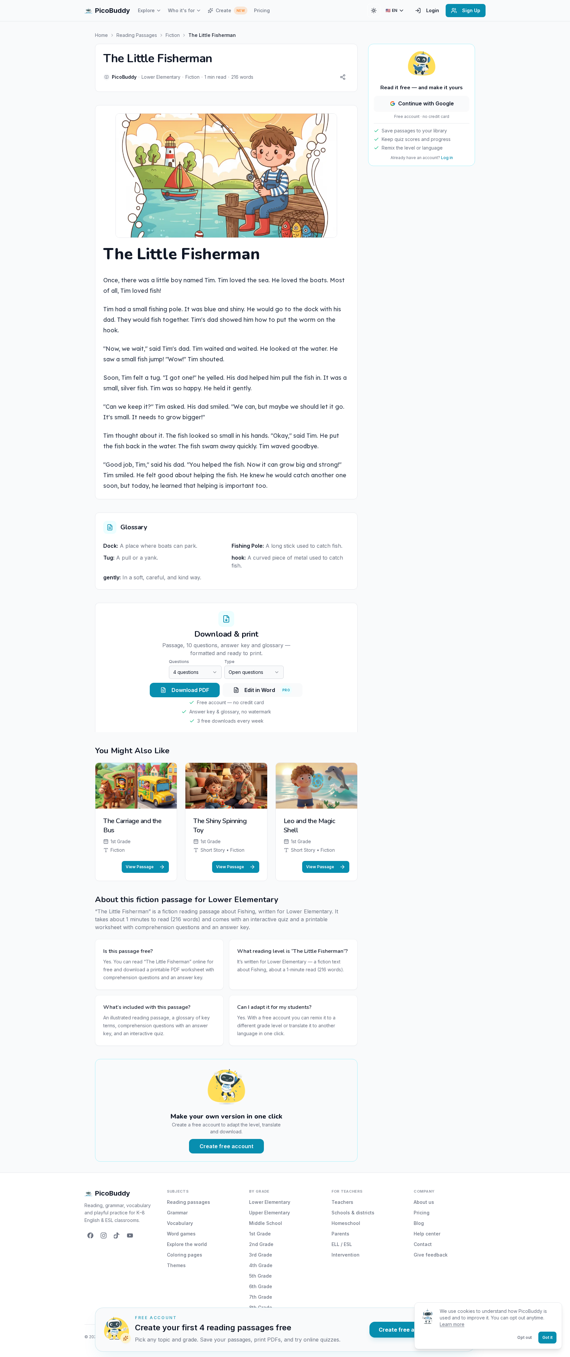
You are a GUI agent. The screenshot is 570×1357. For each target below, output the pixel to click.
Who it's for (181, 10)
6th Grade (260, 1286)
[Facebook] (90, 1235)
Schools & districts (353, 1212)
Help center (427, 1233)
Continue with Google (426, 103)
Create (230, 10)
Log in (447, 157)
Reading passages (188, 1202)
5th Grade (260, 1276)
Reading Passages (136, 35)
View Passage (140, 866)
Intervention (346, 1255)
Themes (176, 1265)
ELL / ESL (342, 1244)
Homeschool (346, 1223)
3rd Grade (260, 1255)
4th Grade (260, 1265)
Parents (340, 1233)
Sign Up (471, 10)
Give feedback (431, 1255)
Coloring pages (184, 1255)
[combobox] (195, 672)
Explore (146, 10)
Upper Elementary (269, 1212)
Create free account (226, 1146)
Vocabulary (180, 1223)
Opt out (524, 1337)
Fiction (173, 35)
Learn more (452, 1324)
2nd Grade (261, 1244)
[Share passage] (342, 77)
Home (101, 35)
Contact (423, 1244)
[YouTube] (130, 1235)
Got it (547, 1337)
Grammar (177, 1212)
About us (424, 1202)
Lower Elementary (269, 1202)
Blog (419, 1223)
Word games (181, 1233)
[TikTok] (117, 1235)
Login (432, 10)
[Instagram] (104, 1235)
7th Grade (260, 1297)
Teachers (342, 1202)
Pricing (262, 10)
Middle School (265, 1223)
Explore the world (187, 1244)
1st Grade (260, 1233)
